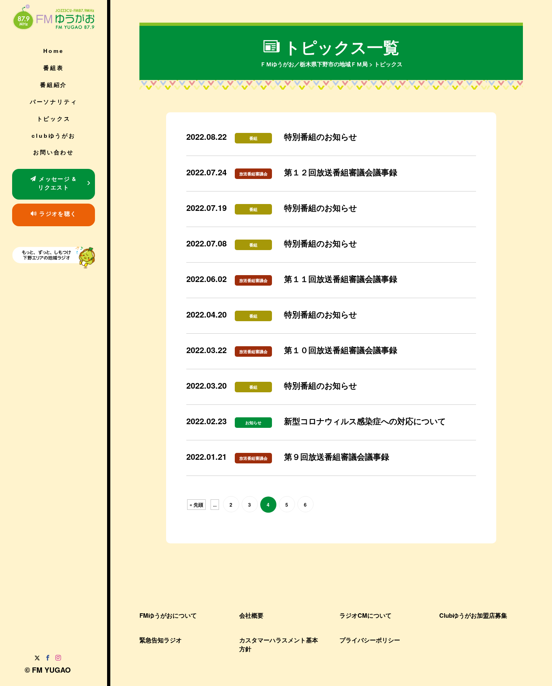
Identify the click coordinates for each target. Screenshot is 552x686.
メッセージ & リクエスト (57, 183)
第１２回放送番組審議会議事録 (340, 172)
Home (53, 51)
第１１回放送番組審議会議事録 (340, 278)
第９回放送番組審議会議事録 (336, 456)
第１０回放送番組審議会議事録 (340, 350)
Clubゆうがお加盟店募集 (473, 615)
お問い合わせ (53, 152)
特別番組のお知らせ (320, 136)
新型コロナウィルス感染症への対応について (365, 421)
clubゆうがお (53, 136)
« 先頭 (196, 504)
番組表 (53, 68)
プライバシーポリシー (369, 639)
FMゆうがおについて (168, 615)
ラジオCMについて (365, 615)
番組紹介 (53, 85)
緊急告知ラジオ (160, 639)
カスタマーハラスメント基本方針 (278, 644)
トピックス (54, 119)
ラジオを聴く (57, 213)
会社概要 (251, 615)
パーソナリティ (54, 102)
